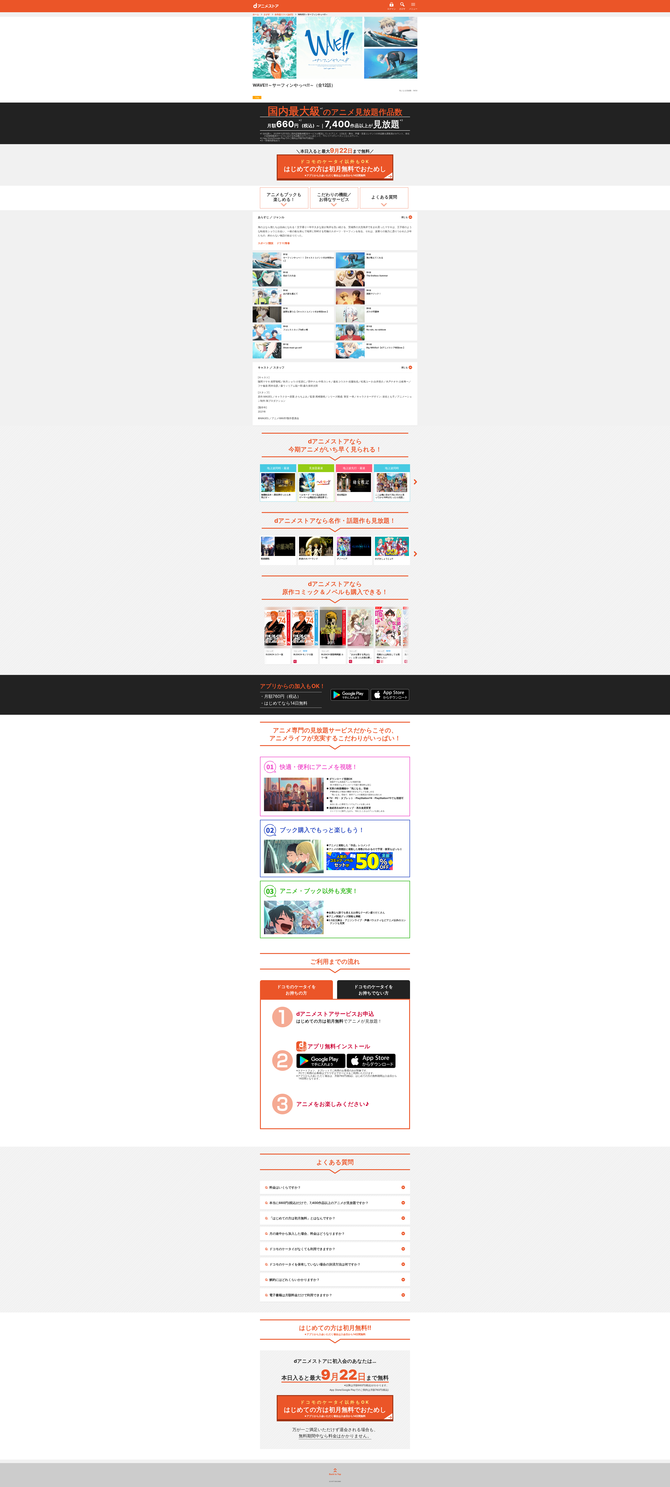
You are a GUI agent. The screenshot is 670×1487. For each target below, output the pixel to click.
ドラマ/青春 (283, 243)
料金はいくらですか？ (285, 1187)
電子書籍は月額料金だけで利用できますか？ (300, 1295)
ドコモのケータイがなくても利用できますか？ (302, 1249)
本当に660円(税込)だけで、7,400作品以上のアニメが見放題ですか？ (318, 1203)
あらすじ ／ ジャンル (271, 217)
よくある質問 (384, 197)
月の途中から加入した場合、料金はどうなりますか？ (307, 1233)
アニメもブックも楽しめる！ (284, 197)
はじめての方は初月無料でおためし (335, 168)
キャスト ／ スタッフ (271, 367)
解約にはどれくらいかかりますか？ (294, 1280)
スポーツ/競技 (265, 243)
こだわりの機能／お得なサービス (334, 197)
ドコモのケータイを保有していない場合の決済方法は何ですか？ (314, 1264)
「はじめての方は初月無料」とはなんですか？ (302, 1218)
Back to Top (335, 1474)
